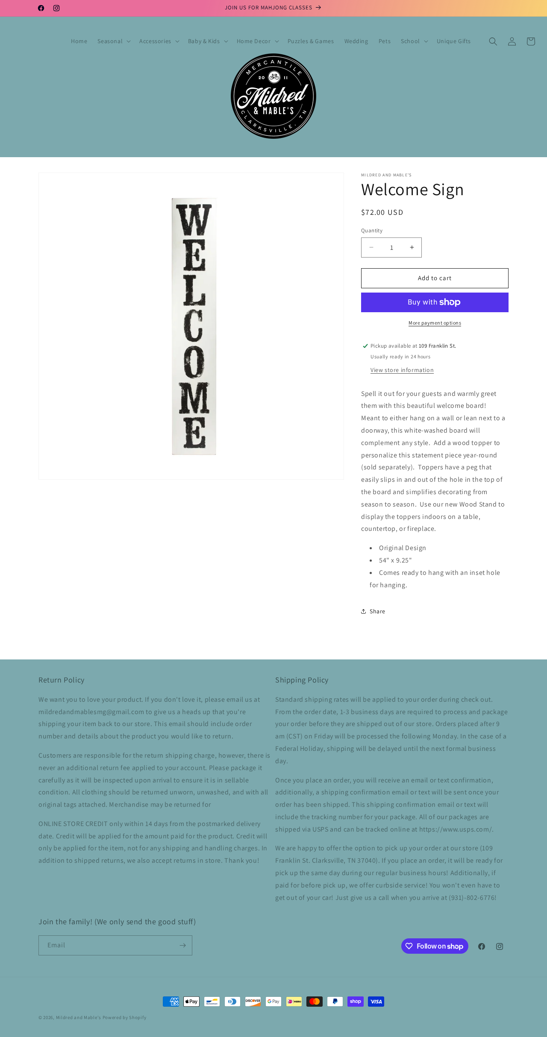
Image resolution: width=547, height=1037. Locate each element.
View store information (402, 370)
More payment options (435, 322)
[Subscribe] (182, 945)
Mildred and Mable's (79, 1017)
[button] (113, 41)
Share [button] (377, 611)
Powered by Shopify (125, 1017)
